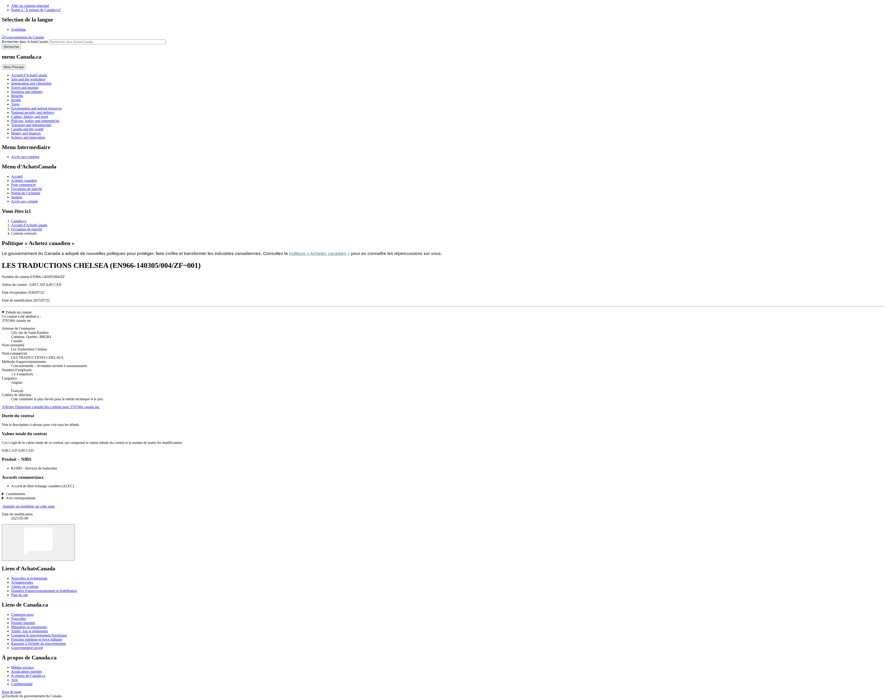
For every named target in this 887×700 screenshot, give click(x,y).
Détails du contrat (18, 312)
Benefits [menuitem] (17, 96)
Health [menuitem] (16, 100)
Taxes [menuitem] (15, 104)
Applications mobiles (26, 671)
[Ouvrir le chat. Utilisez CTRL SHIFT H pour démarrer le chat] (38, 542)
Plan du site (19, 595)
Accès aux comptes (25, 157)
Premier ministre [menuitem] (23, 623)
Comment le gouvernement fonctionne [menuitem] (39, 635)
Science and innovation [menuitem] (28, 137)
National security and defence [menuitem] (32, 112)
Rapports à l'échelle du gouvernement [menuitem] (38, 644)
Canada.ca (18, 221)
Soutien (16, 197)
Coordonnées (15, 494)
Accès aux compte (24, 201)
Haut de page (11, 692)
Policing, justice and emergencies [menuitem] (35, 121)
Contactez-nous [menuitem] (22, 614)
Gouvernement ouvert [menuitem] (27, 648)
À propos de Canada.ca (28, 676)
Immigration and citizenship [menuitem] (31, 83)
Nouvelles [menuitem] (18, 619)
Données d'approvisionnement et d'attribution (44, 591)
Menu (14, 67)
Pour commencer (23, 185)
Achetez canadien (24, 180)
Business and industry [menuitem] (27, 92)
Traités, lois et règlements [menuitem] (29, 631)
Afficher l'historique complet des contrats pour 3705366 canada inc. (51, 407)
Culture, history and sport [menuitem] (29, 117)
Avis (14, 680)
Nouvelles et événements (29, 578)
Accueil (16, 176)
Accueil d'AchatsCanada (29, 225)
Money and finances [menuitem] (26, 133)
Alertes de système (24, 587)
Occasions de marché (26, 189)
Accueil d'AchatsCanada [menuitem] (29, 75)
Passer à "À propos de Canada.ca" (36, 10)
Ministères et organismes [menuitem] (29, 627)
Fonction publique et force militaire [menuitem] (36, 639)
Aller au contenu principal (30, 6)
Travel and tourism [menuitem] (24, 88)
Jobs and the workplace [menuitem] (28, 79)
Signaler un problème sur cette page (29, 506)
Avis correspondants (20, 498)
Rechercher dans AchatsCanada (25, 42)
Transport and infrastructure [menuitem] (31, 125)
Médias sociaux (22, 667)
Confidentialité (22, 684)
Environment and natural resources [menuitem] (36, 108)
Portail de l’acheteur (25, 193)
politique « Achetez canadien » (319, 253)
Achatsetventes (22, 582)
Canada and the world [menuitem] (27, 129)
